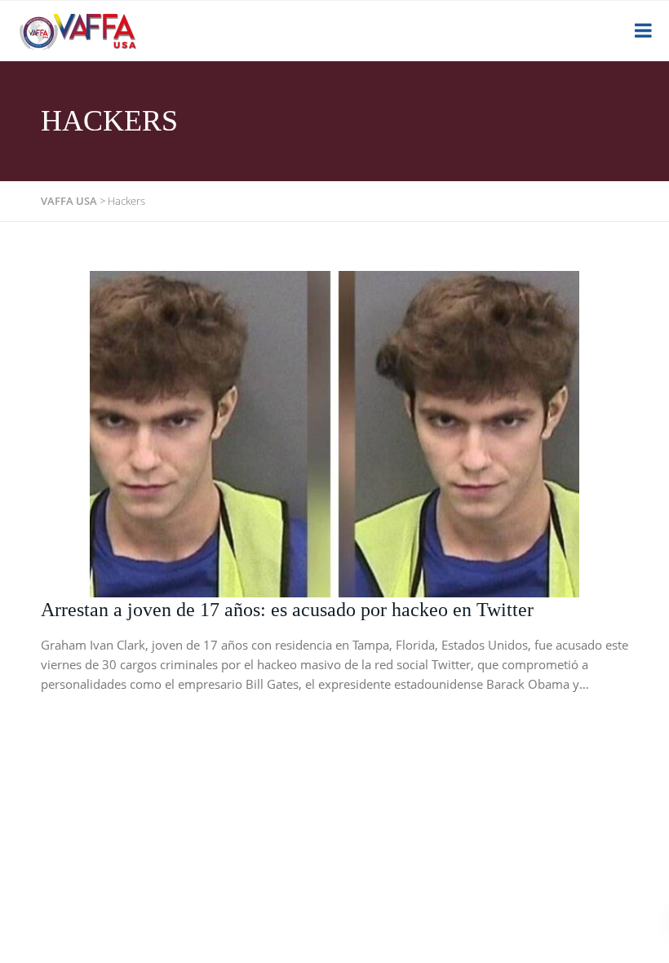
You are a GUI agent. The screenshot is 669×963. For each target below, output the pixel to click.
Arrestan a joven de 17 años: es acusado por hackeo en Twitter (287, 609)
